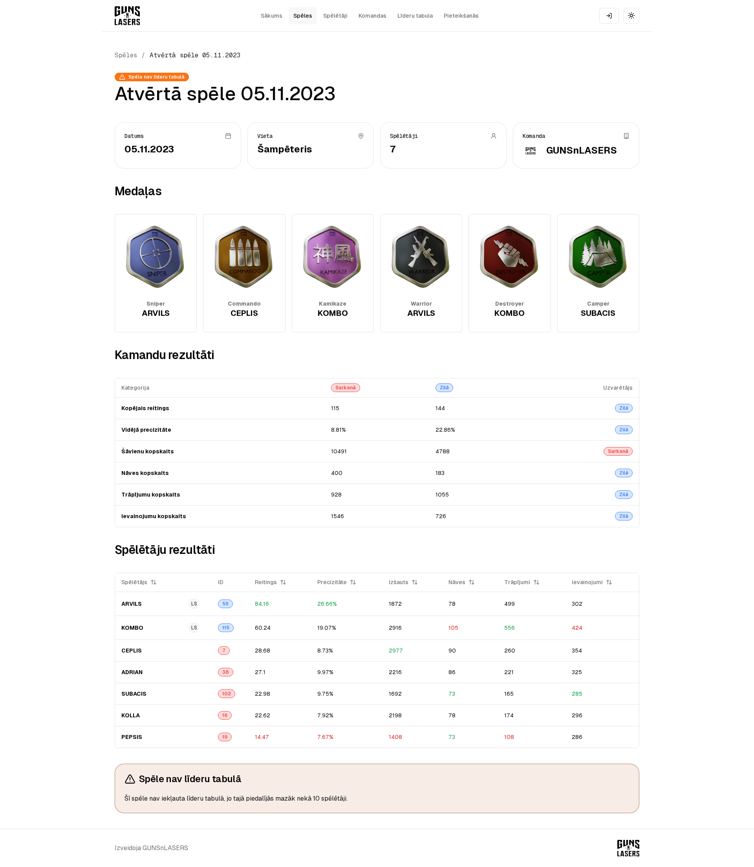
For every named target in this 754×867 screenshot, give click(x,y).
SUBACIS (133, 694)
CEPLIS (131, 650)
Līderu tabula (415, 16)
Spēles (302, 16)
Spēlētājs (134, 582)
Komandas (372, 16)
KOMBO (132, 628)
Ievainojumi (587, 582)
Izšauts (398, 582)
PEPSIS (131, 737)
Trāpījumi (517, 582)
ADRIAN (132, 672)
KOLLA (130, 715)
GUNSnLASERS (581, 150)
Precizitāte (332, 582)
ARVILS (131, 604)
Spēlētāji (335, 16)
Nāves (456, 582)
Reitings (266, 582)
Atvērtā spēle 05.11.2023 (195, 55)
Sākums (271, 16)
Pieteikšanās (461, 16)
